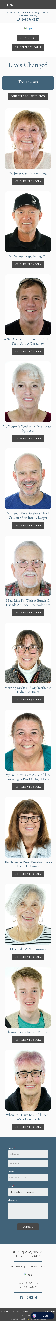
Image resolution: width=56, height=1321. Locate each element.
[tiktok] (36, 1297)
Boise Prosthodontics (23, 1312)
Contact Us (28, 38)
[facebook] (21, 1297)
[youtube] (31, 1297)
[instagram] (26, 1297)
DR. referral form (28, 47)
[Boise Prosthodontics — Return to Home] (28, 28)
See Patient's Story (27, 181)
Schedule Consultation (28, 96)
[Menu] (4, 5)
